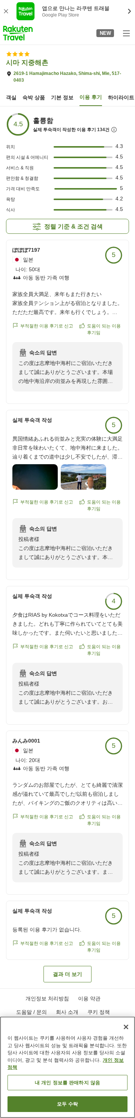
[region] (67, 1067)
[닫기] (126, 1027)
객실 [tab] (11, 97)
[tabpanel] (67, 547)
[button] (18, 32)
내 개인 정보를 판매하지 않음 (67, 1082)
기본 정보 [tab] (62, 97)
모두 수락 (67, 1104)
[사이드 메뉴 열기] (126, 33)
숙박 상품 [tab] (33, 97)
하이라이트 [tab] (121, 97)
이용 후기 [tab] (91, 97)
